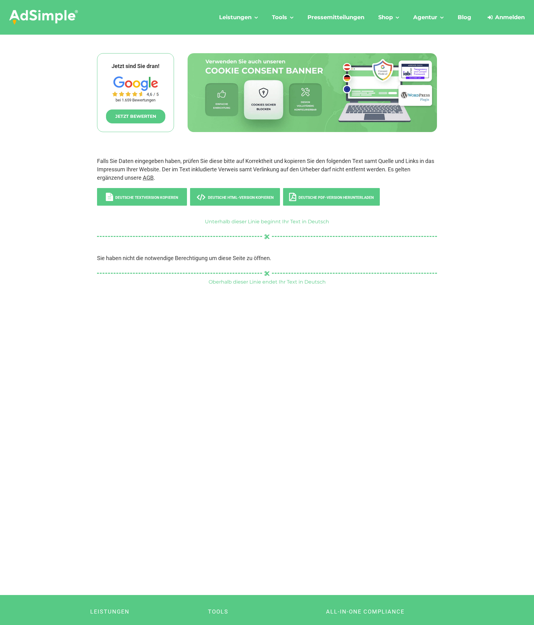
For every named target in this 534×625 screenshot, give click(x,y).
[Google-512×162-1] (135, 79)
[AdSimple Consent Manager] (312, 56)
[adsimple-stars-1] (135, 94)
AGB (148, 177)
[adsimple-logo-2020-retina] (43, 12)
